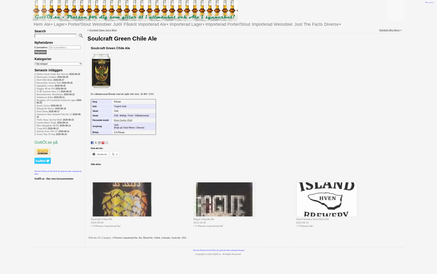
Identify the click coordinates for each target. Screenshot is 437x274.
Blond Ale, (148, 238)
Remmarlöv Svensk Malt (49, 83)
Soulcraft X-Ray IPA (101, 219)
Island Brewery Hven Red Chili (312, 219)
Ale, (141, 238)
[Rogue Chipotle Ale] (243, 199)
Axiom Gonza (43, 105)
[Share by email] (106, 142)
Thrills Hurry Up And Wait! (49, 120)
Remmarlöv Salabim (47, 77)
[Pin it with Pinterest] (103, 142)
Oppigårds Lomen (45, 85)
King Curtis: (123, 120)
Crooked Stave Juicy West (103, 30)
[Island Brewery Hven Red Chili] (345, 199)
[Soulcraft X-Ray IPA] (140, 199)
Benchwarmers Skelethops (50, 94)
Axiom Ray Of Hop (46, 134)
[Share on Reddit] (99, 142)
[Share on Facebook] (92, 142)
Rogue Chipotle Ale (203, 219)
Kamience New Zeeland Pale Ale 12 (54, 114)
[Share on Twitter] (95, 142)
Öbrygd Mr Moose (45, 108)
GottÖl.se (216, 254)
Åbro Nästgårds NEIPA (48, 125)
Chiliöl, (157, 238)
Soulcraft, (176, 238)
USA (184, 238)
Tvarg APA (42, 128)
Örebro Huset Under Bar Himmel (52, 74)
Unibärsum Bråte (45, 97)
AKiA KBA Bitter (45, 80)
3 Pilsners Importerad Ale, (125, 238)
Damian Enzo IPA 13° (47, 131)
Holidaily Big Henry (389, 30)
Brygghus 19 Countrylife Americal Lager (56, 100)
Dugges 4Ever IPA (46, 88)
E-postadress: (41, 47)
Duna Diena (42, 111)
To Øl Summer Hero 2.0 (48, 91)
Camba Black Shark (46, 122)
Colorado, (166, 238)
